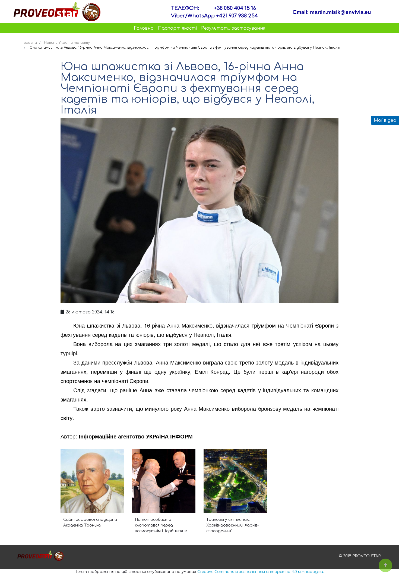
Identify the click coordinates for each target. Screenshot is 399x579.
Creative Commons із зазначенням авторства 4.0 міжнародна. (260, 572)
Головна (144, 28)
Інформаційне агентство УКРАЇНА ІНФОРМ (136, 436)
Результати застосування (233, 28)
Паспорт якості (177, 28)
